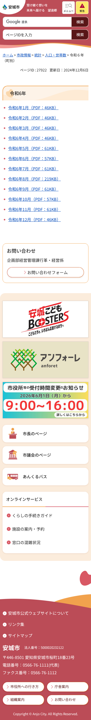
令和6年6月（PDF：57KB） (33, 158)
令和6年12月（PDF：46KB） (34, 219)
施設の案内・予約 (28, 529)
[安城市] (11, 7)
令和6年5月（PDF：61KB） (33, 148)
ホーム (8, 54)
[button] (68, 7)
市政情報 (24, 54)
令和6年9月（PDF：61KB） (33, 189)
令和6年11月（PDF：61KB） (34, 209)
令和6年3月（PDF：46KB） (33, 128)
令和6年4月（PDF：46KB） (33, 138)
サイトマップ (20, 635)
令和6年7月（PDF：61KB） (33, 169)
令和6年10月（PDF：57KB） (34, 199)
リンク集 (16, 624)
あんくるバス (35, 476)
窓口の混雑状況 (26, 542)
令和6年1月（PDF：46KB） (33, 107)
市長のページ (35, 433)
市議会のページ (37, 455)
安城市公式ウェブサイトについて (38, 613)
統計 (37, 54)
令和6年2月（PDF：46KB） (33, 118)
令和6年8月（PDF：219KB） (34, 179)
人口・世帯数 (55, 54)
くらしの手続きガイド (32, 515)
